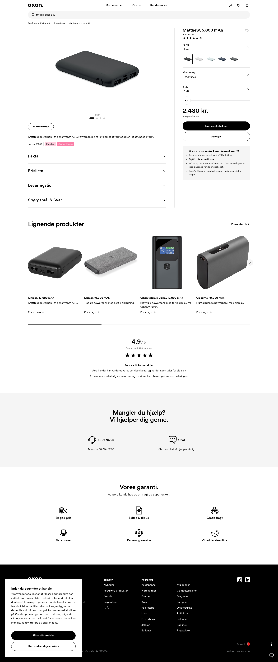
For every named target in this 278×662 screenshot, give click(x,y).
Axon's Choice (196, 171)
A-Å (106, 607)
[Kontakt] (271, 644)
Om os (136, 5)
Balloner (146, 630)
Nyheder (109, 585)
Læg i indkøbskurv (216, 126)
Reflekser (182, 613)
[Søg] (32, 15)
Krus (144, 602)
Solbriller (182, 619)
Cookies (230, 650)
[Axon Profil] (35, 5)
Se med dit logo (41, 126)
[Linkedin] (247, 580)
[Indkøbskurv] (247, 5)
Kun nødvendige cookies (43, 646)
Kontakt (216, 136)
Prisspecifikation (191, 116)
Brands (108, 596)
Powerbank (59, 23)
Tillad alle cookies (43, 635)
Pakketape (147, 607)
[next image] (163, 69)
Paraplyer (182, 602)
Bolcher (146, 596)
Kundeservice (158, 5)
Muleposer (183, 585)
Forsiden (32, 23)
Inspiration (110, 602)
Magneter (183, 596)
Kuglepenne (148, 585)
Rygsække (183, 630)
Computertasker (187, 590)
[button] (216, 38)
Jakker (145, 625)
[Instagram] (239, 580)
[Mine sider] (230, 5)
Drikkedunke (184, 607)
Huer (144, 613)
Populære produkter (116, 590)
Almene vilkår (243, 650)
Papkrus (182, 625)
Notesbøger (148, 590)
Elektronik (45, 23)
